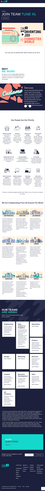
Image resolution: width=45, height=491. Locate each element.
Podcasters (39, 471)
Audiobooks (19, 468)
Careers (25, 469)
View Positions (7, 334)
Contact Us (8, 444)
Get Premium (38, 454)
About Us (25, 465)
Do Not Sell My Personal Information (9, 488)
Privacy (19, 486)
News (17, 474)
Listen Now (29, 454)
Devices (32, 469)
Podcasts (18, 476)
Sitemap (27, 486)
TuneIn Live (33, 471)
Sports (17, 470)
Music (17, 472)
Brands (38, 467)
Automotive (39, 473)
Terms (23, 486)
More (17, 478)
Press (24, 471)
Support (32, 467)
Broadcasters (40, 469)
